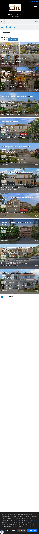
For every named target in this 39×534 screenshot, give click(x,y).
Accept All (32, 530)
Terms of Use (9, 522)
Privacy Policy (30, 520)
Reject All (22, 530)
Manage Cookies (9, 530)
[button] (2, 532)
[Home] (15, 7)
